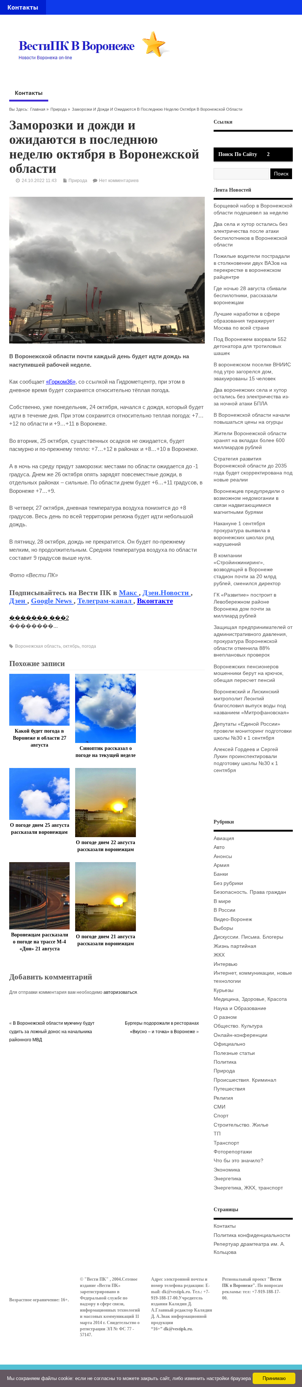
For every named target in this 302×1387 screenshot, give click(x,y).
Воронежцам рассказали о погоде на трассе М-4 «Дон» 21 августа (39, 942)
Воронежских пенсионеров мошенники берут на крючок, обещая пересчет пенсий (249, 673)
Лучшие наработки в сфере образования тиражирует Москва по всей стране (247, 321)
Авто (219, 847)
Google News (52, 601)
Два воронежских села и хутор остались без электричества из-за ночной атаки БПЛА (251, 397)
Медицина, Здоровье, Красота (250, 999)
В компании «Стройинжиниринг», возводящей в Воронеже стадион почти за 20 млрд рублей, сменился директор (247, 569)
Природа (58, 109)
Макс (129, 592)
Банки (221, 874)
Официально (229, 1044)
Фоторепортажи (233, 1152)
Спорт (221, 1116)
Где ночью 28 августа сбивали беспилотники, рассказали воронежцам (250, 295)
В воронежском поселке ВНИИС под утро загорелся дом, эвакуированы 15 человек (252, 371)
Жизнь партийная (235, 946)
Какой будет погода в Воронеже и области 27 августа (39, 738)
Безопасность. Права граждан (250, 892)
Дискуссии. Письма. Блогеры (248, 937)
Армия (221, 865)
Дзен (18, 601)
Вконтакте (155, 601)
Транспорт (226, 1143)
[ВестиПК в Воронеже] (97, 74)
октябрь (71, 646)
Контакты (22, 7)
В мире (222, 901)
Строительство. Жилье (241, 1125)
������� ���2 (39, 618)
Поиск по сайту (237, 154)
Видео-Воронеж (233, 919)
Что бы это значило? (238, 1160)
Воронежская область (38, 646)
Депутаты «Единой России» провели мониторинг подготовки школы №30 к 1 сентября (253, 731)
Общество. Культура (238, 1026)
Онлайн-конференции (240, 1035)
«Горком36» (61, 381)
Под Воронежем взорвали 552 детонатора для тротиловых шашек (250, 346)
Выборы (223, 928)
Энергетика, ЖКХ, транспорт (248, 1188)
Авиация (224, 838)
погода (89, 646)
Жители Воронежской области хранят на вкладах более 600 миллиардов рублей (250, 440)
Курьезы (223, 990)
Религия (223, 1098)
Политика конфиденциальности (252, 1235)
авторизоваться (120, 992)
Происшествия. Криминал (245, 1080)
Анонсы (223, 856)
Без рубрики (228, 883)
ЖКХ (219, 955)
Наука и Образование (240, 1008)
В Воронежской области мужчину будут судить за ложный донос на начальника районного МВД (52, 1031)
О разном (225, 1017)
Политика (225, 1062)
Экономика (227, 1170)
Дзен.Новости (167, 592)
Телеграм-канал (105, 601)
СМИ (219, 1107)
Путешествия (229, 1089)
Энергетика (227, 1178)
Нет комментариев (118, 180)
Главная (37, 109)
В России (224, 910)
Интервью (226, 964)
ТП (217, 1134)
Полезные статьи (234, 1053)
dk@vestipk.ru (178, 1328)
